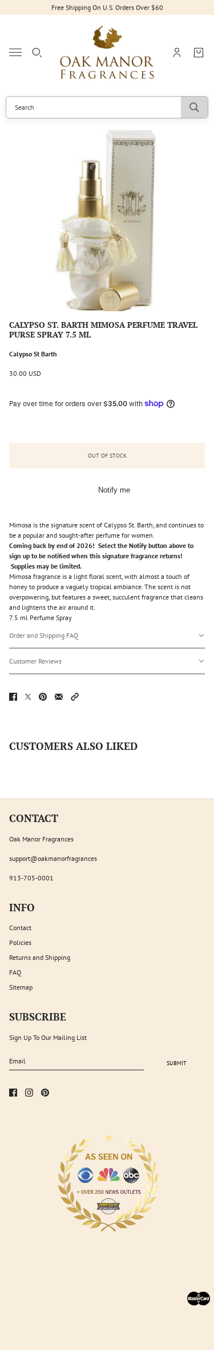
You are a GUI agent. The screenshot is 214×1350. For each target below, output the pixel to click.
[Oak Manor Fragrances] (107, 52)
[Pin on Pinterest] (43, 696)
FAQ (15, 972)
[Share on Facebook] (13, 696)
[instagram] (29, 1092)
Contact (20, 927)
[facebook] (13, 1092)
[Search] (37, 52)
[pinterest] (45, 1092)
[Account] (177, 52)
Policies (20, 942)
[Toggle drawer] (15, 52)
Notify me (114, 490)
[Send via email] (59, 696)
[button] (107, 636)
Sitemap (21, 987)
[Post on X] (28, 697)
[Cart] (198, 52)
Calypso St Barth (33, 354)
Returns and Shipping (39, 957)
